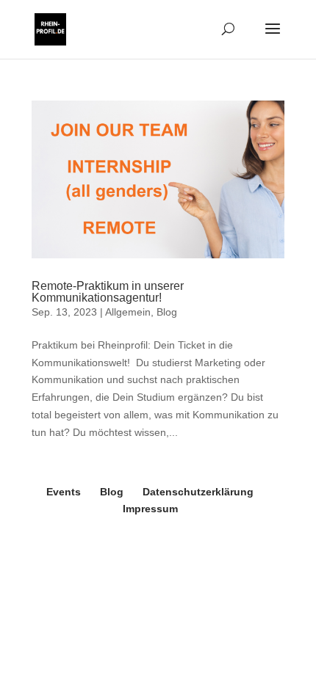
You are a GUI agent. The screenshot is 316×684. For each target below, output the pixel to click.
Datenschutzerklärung (198, 492)
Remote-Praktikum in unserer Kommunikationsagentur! (108, 292)
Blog (167, 312)
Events (63, 492)
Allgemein (128, 312)
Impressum (150, 508)
